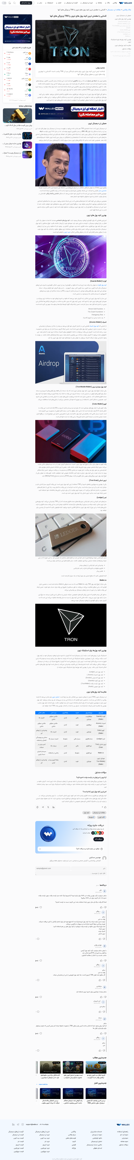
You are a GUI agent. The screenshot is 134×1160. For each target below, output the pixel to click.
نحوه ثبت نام (124, 1135)
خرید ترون (67, 232)
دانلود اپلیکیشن (97, 1138)
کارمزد (74, 1141)
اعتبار (59, 3)
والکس (115, 3)
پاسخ (36, 907)
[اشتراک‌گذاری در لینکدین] (53, 807)
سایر (40, 3)
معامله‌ (100, 3)
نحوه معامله (124, 1141)
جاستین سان (102, 191)
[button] (105, 907)
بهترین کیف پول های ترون (123, 19)
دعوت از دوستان (97, 1135)
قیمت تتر (20, 1141)
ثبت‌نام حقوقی (97, 1148)
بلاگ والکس (127, 10)
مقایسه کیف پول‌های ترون (123, 45)
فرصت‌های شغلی (71, 1138)
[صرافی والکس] (125, 3)
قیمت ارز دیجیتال (71, 3)
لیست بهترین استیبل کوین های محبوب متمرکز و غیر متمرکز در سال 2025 (73, 1076)
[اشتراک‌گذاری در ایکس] (48, 807)
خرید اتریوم (46, 1145)
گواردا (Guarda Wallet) (124, 22)
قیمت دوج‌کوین (18, 1151)
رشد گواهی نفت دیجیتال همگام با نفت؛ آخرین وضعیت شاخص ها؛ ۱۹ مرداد (73, 1102)
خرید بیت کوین (45, 1138)
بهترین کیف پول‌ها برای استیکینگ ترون (121, 41)
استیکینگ (50, 3)
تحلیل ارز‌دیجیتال (96, 1141)
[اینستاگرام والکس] (22, 1124)
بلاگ (108, 3)
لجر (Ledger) (126, 34)
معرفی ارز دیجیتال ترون (123, 15)
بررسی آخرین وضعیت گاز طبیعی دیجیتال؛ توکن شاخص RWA (96, 1102)
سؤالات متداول (126, 49)
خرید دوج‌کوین (45, 1151)
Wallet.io (127, 36)
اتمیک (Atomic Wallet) (124, 24)
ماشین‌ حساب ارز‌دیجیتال (94, 1145)
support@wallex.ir (32, 1124)
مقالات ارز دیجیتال (114, 10)
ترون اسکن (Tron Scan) (123, 32)
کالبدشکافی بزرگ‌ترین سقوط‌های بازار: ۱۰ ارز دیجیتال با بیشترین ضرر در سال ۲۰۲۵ (50, 1076)
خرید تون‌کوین (45, 1148)
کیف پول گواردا (101, 285)
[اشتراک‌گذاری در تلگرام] (43, 807)
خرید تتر (47, 1141)
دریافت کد (98, 839)
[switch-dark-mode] (4, 2)
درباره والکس (72, 1135)
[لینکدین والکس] (13, 1124)
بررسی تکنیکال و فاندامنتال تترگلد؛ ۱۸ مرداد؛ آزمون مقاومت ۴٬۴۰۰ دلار (50, 1102)
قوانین (74, 1145)
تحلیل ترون (56, 697)
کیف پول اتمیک (94, 326)
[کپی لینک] (37, 807)
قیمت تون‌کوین (18, 1148)
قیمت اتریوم (19, 1145)
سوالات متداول (123, 1145)
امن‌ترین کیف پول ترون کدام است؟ (121, 56)
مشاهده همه (43, 1084)
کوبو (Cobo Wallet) (125, 30)
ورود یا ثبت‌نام (26, 3)
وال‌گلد (74, 1148)
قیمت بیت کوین (18, 1138)
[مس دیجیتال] (33, 3)
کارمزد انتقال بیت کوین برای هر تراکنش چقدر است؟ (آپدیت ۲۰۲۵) (96, 1076)
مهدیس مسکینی (95, 857)
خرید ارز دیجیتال (87, 3)
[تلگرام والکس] (18, 1124)
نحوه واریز (125, 1138)
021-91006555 (44, 1124)
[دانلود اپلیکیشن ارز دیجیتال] (9, 3)
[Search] (14, 3)
